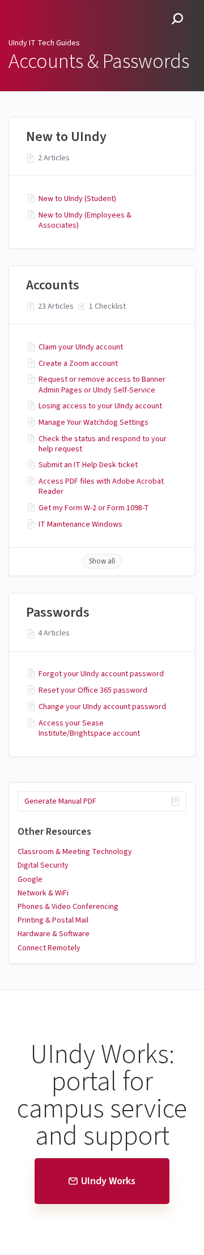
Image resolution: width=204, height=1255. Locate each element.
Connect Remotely (49, 948)
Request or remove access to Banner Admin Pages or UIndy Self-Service (102, 384)
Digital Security (43, 865)
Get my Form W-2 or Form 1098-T (94, 508)
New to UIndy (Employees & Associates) (85, 220)
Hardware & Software (54, 934)
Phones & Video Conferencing (68, 906)
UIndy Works (108, 1181)
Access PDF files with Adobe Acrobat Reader (101, 486)
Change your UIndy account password (102, 707)
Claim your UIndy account (81, 347)
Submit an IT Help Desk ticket (88, 465)
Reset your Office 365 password (93, 690)
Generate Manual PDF (60, 801)
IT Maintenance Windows (80, 524)
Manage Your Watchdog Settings (93, 422)
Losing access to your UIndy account (100, 406)
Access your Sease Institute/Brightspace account (89, 728)
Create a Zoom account (78, 363)
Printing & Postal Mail (53, 920)
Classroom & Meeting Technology (75, 851)
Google (30, 879)
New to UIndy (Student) (77, 199)
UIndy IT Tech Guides (44, 43)
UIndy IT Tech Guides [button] (56, 6)
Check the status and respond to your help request (103, 444)
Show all (102, 561)
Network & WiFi (43, 893)
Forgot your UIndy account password (101, 674)
